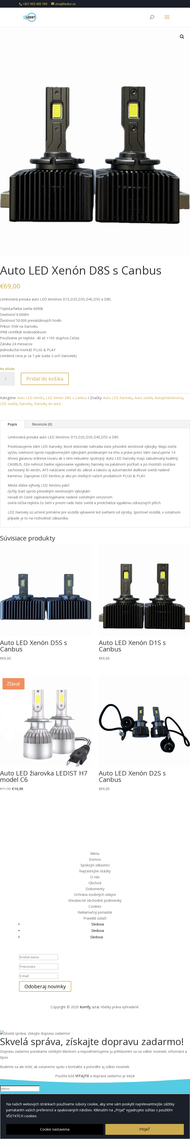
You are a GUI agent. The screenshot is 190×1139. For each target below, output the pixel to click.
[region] (95, 1116)
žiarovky (25, 403)
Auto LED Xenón (30, 397)
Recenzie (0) (42, 424)
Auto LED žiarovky (118, 397)
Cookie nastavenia (55, 1129)
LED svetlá (8, 403)
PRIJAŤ (144, 1129)
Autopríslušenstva (169, 397)
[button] (182, 36)
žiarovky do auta (47, 403)
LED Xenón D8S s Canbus (66, 397)
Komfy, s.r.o (89, 1007)
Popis (12, 424)
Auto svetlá (144, 397)
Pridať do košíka (44, 378)
